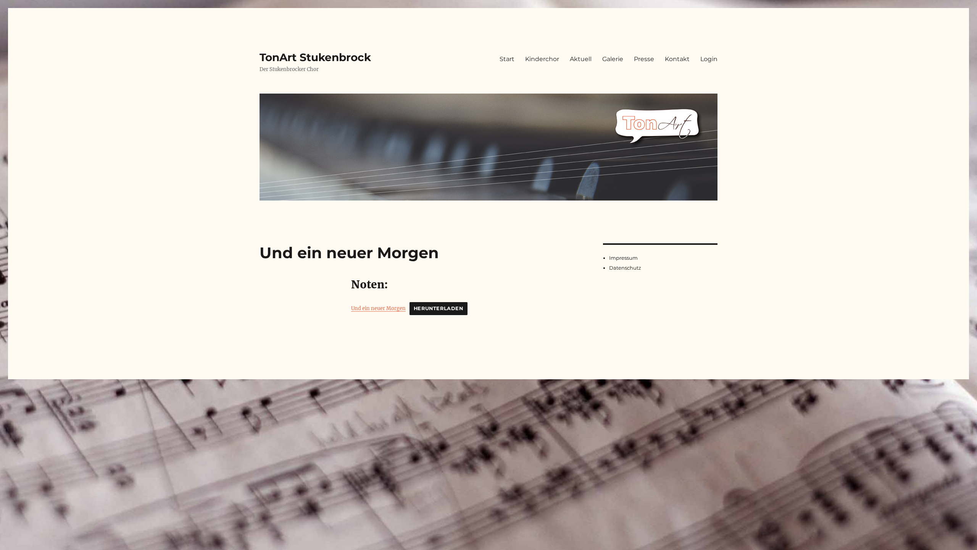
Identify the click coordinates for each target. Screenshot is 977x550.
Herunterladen (438, 308)
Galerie (612, 59)
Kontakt (677, 59)
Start (507, 59)
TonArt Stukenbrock (315, 57)
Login (708, 59)
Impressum (623, 258)
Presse (644, 59)
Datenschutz (625, 268)
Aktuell (581, 59)
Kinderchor (542, 59)
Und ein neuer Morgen (378, 308)
